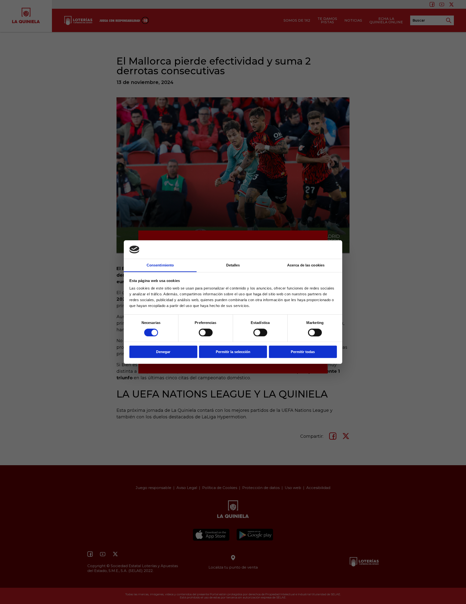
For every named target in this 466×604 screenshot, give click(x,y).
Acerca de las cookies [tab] (306, 265)
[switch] (206, 332)
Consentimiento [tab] (160, 265)
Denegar (163, 352)
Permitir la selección (233, 352)
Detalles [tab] (233, 265)
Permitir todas (303, 352)
